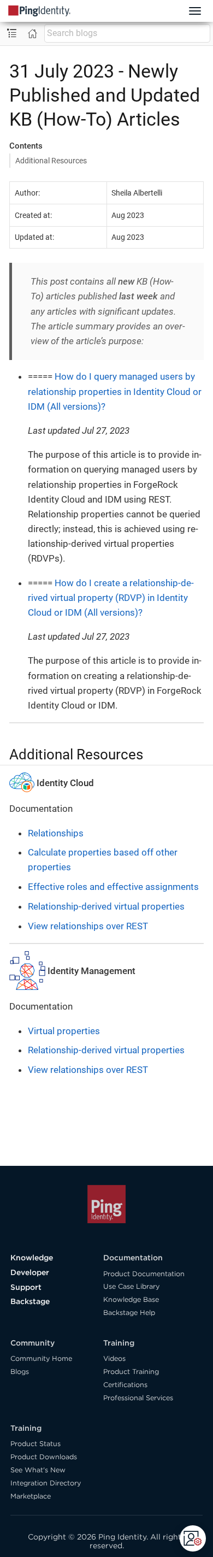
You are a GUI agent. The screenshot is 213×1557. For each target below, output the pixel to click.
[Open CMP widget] (193, 1538)
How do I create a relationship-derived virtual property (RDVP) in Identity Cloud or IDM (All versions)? (111, 597)
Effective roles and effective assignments (113, 886)
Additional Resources (51, 160)
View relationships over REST (88, 926)
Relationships (56, 833)
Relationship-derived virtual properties (106, 906)
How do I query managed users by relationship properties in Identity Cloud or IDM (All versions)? (115, 391)
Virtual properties (64, 1030)
